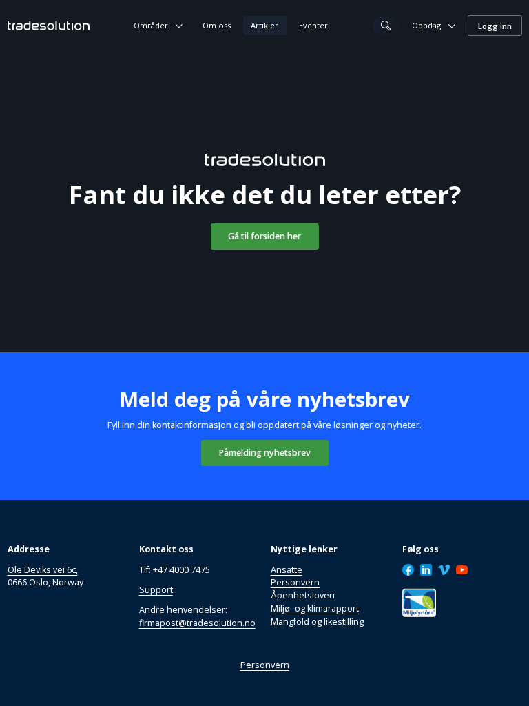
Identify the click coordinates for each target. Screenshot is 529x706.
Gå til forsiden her (264, 236)
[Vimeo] (444, 570)
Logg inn (495, 26)
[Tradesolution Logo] (49, 25)
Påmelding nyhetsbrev (264, 452)
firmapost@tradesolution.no (197, 623)
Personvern (264, 665)
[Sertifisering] (419, 603)
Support (156, 590)
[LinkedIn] (426, 570)
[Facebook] (408, 570)
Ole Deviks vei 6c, (43, 570)
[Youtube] (462, 570)
